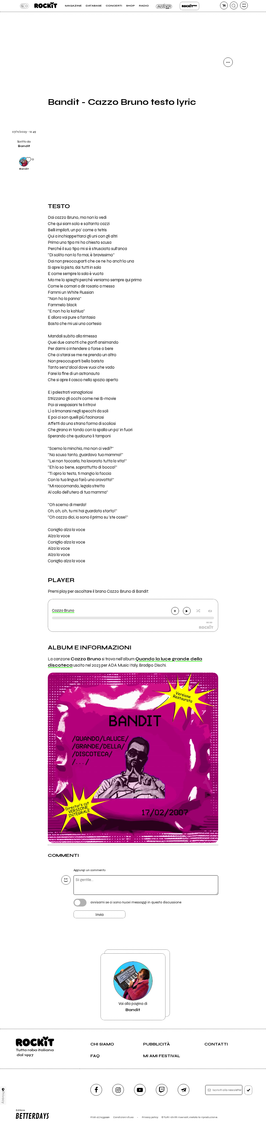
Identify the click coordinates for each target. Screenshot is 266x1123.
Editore (19, 1112)
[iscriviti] (248, 1090)
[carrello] (224, 5)
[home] (45, 6)
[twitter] (228, 102)
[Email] (228, 75)
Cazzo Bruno (63, 610)
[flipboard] (228, 88)
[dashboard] (244, 5)
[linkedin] (228, 128)
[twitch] (162, 1090)
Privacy (3, 1097)
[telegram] (183, 1090)
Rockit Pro (189, 6)
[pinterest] (228, 141)
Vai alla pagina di (132, 1006)
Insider (164, 6)
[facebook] (228, 115)
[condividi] (228, 62)
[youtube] (140, 1090)
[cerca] (234, 5)
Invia (99, 914)
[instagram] (118, 1090)
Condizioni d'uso (123, 1117)
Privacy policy (150, 1117)
